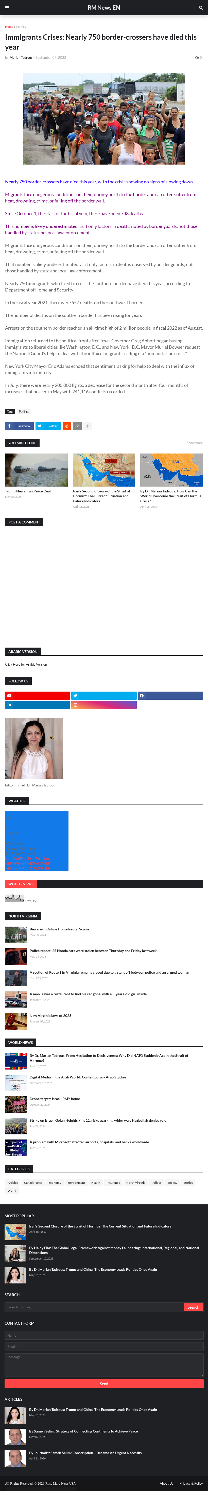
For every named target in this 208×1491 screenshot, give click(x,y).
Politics (21, 26)
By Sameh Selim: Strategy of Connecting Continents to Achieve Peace (83, 1431)
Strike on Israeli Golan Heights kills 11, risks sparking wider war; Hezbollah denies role (98, 1120)
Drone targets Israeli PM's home (55, 1099)
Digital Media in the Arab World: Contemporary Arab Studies (78, 1077)
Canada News (33, 1183)
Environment (76, 1183)
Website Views (20, 884)
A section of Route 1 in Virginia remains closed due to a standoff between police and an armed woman (109, 972)
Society (172, 1183)
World (12, 1190)
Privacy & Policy (191, 1483)
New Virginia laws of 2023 (50, 1015)
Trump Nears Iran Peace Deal (28, 491)
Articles (13, 1183)
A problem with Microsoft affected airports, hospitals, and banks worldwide (89, 1142)
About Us (166, 1483)
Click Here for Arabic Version (26, 664)
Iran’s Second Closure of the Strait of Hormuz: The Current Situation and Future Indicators (101, 496)
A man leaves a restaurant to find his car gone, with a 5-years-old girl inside (88, 994)
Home (9, 26)
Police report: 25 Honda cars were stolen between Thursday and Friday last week (93, 950)
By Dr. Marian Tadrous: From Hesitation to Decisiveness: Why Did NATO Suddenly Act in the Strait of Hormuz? (109, 1058)
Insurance (113, 1183)
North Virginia (135, 1183)
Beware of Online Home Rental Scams (59, 929)
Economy (54, 1183)
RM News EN (104, 7)
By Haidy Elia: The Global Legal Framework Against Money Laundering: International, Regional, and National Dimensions (114, 1250)
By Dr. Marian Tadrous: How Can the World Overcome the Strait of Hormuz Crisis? (170, 496)
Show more (195, 443)
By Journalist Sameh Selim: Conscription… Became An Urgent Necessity (85, 1453)
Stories (188, 1183)
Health (95, 1183)
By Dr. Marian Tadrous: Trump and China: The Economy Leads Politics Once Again (93, 1269)
